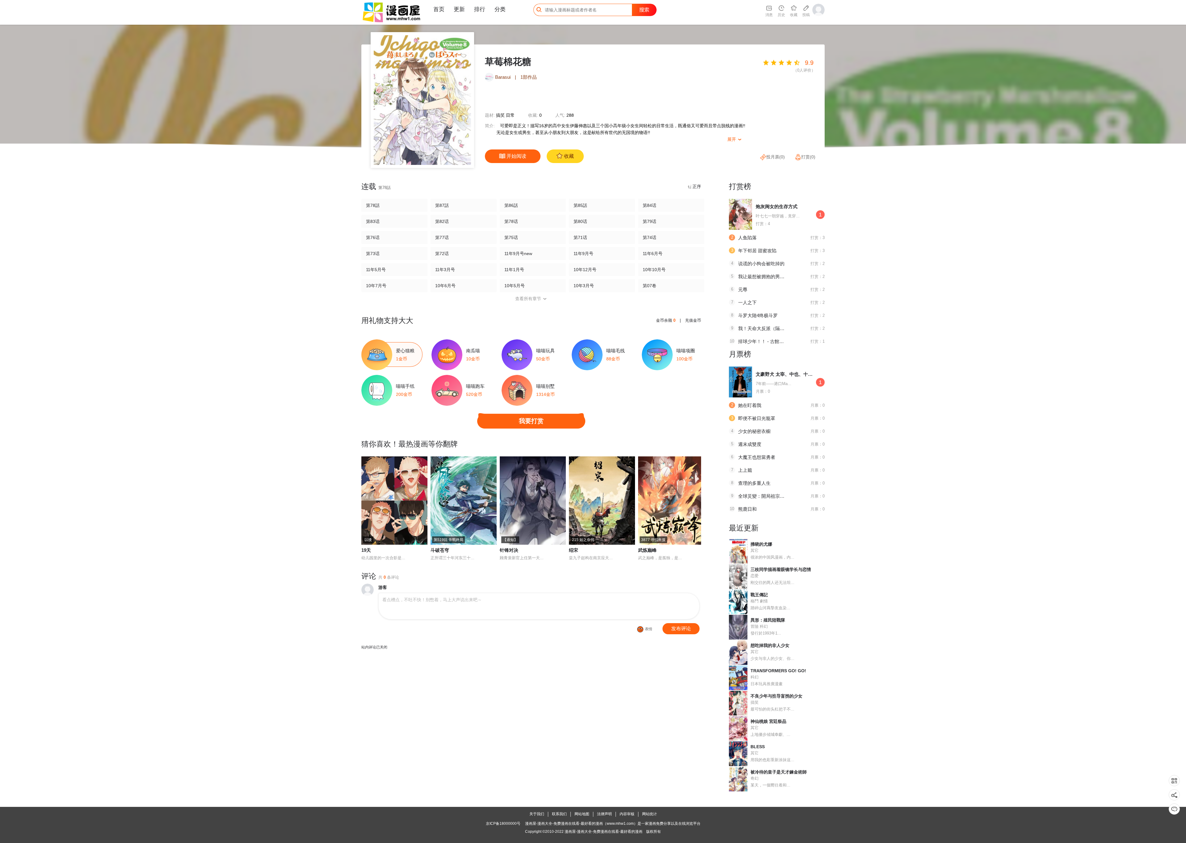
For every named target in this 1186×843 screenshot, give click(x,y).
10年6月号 (445, 285)
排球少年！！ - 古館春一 (763, 341)
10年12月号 (585, 269)
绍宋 (573, 550)
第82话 (442, 221)
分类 (500, 9)
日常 (510, 115)
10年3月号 (584, 285)
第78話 (373, 205)
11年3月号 (445, 269)
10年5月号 (514, 285)
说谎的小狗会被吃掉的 (761, 263)
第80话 (580, 221)
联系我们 (559, 814)
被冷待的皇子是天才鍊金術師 (779, 772)
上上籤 (745, 470)
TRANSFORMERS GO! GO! (778, 670)
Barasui (503, 77)
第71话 (580, 237)
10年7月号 (376, 285)
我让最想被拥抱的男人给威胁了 (770, 276)
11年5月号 (376, 269)
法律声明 (604, 814)
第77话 (442, 237)
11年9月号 (583, 253)
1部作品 (528, 77)
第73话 (373, 253)
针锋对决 (509, 550)
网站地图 (581, 814)
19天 (366, 550)
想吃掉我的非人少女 (770, 645)
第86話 (511, 205)
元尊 (742, 289)
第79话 (649, 221)
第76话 (373, 237)
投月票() (775, 156)
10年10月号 (654, 269)
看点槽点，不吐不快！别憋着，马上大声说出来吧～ (432, 599)
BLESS (758, 746)
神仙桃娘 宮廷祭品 (768, 721)
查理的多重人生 (754, 483)
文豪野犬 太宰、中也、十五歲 (786, 374)
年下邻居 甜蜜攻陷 (757, 250)
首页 (438, 9)
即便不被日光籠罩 (756, 418)
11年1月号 (514, 269)
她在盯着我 (749, 405)
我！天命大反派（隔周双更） (768, 328)
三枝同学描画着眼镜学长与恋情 (781, 569)
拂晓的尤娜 (761, 544)
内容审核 (627, 814)
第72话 (442, 253)
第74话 (649, 237)
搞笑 (500, 115)
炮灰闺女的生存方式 (776, 206)
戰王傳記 (759, 594)
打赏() (808, 156)
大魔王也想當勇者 (756, 457)
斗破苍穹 (440, 550)
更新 (459, 9)
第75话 (511, 237)
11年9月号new (518, 253)
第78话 (511, 221)
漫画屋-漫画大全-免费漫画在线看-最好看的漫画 (603, 831)
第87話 (442, 205)
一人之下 (747, 302)
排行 (479, 9)
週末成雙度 (749, 444)
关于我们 (536, 814)
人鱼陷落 (747, 237)
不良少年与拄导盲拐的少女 (776, 696)
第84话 (649, 205)
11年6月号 (652, 253)
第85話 (580, 205)
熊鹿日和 (747, 509)
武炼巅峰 (647, 550)
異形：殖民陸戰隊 (768, 620)
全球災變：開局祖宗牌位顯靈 (768, 496)
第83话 (373, 221)
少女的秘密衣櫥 (754, 431)
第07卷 (649, 285)
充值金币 (693, 320)
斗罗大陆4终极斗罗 (758, 315)
